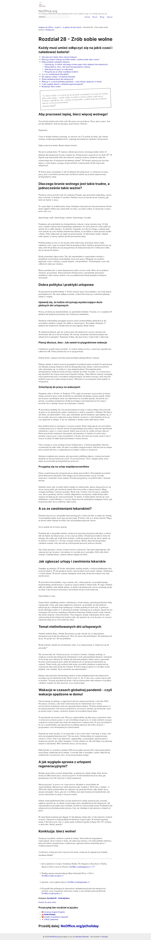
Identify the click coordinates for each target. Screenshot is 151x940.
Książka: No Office (46, 27)
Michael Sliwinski (82, 937)
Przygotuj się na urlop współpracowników (61, 71)
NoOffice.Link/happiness (79, 866)
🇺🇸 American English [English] (53, 912)
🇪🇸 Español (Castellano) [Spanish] (55, 917)
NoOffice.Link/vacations (51, 875)
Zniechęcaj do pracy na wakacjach (59, 69)
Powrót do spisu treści (47, 902)
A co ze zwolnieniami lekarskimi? (55, 74)
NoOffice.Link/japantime (77, 882)
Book (95, 17)
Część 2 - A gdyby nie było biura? (68, 27)
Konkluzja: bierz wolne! (51, 86)
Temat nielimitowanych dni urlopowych (57, 79)
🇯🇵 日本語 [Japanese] (50, 919)
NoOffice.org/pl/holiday (80, 926)
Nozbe (104, 937)
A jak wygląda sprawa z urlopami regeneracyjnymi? (62, 84)
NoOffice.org (48, 11)
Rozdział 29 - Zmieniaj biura (58, 898)
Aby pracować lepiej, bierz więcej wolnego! (59, 57)
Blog (102, 17)
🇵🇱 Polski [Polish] (48, 914)
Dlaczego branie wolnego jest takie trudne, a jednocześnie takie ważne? (71, 59)
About (109, 17)
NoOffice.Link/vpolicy (51, 893)
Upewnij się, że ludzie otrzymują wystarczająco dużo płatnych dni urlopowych (76, 64)
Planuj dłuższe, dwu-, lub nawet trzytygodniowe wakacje (67, 66)
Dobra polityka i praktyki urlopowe (56, 62)
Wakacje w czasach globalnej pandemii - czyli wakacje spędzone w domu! (72, 81)
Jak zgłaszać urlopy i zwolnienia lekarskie (58, 76)
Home (87, 17)
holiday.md (50, 30)
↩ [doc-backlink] (91, 866)
